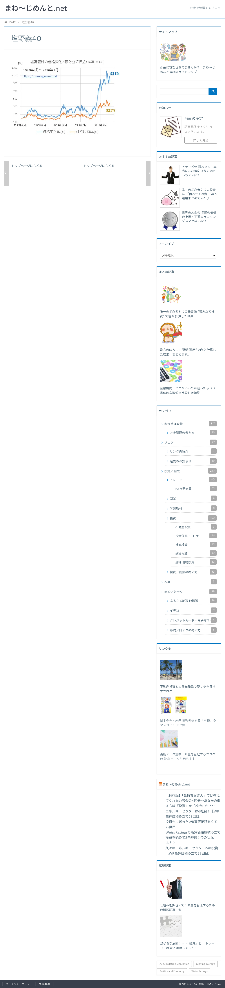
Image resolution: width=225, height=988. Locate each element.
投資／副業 (189, 471)
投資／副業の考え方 (192, 572)
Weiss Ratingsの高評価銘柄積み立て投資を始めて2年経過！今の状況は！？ (192, 837)
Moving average (205, 964)
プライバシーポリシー (19, 984)
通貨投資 (195, 553)
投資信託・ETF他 (195, 536)
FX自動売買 (195, 489)
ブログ (189, 442)
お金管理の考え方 (192, 433)
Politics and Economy (172, 971)
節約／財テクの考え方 (192, 630)
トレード (192, 480)
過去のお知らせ (192, 461)
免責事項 (44, 984)
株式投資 (195, 545)
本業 (189, 582)
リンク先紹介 (192, 451)
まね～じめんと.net (35, 9)
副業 (192, 498)
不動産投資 (194, 527)
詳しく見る (201, 140)
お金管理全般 (189, 424)
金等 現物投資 (195, 562)
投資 (192, 518)
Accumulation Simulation (174, 964)
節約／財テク (189, 592)
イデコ (192, 610)
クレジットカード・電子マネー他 (193, 620)
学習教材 (192, 508)
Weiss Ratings (199, 971)
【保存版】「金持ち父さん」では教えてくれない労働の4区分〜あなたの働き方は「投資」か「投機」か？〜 (192, 800)
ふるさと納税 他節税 (192, 600)
